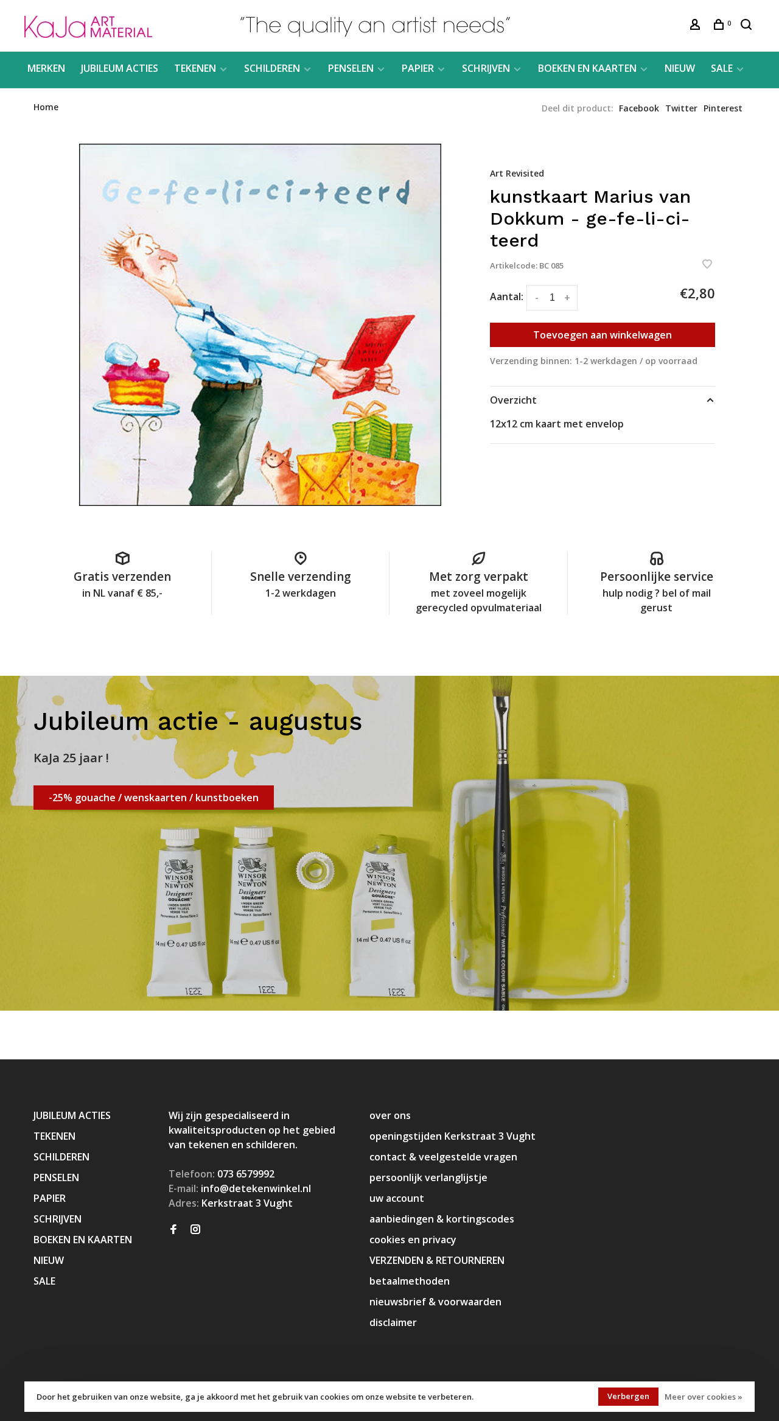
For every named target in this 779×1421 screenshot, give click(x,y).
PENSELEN (351, 68)
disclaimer (393, 1322)
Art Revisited (517, 173)
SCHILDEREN (272, 68)
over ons (390, 1115)
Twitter (681, 108)
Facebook (639, 108)
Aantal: (506, 296)
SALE (722, 68)
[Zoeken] (748, 26)
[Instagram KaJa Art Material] (195, 1230)
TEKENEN (195, 68)
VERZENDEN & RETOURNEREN (437, 1260)
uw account (396, 1198)
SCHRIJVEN (486, 68)
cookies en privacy (412, 1239)
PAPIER (418, 68)
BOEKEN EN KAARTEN (587, 68)
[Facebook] (173, 1230)
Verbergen (628, 1396)
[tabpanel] (260, 325)
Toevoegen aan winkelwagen (602, 335)
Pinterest (723, 108)
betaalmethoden (409, 1281)
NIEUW (680, 68)
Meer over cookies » (703, 1396)
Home (45, 107)
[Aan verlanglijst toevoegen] (707, 265)
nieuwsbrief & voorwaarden (435, 1301)
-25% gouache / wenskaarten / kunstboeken (154, 797)
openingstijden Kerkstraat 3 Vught (452, 1136)
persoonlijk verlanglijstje (428, 1177)
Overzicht (513, 400)
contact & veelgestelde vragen (443, 1156)
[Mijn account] (697, 26)
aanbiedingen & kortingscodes (441, 1219)
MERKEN (46, 68)
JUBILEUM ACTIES (119, 68)
